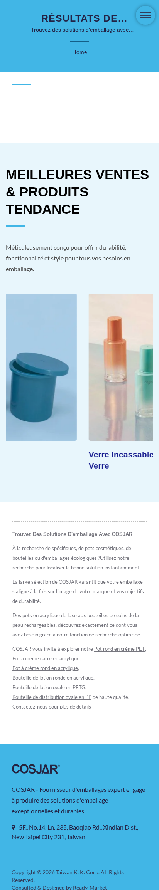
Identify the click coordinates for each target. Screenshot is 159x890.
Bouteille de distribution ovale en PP (51, 697)
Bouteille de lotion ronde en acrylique (52, 678)
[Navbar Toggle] (145, 15)
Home (79, 52)
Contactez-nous (29, 707)
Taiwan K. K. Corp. (78, 872)
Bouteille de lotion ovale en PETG (48, 687)
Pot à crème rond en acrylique (45, 668)
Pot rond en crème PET (119, 649)
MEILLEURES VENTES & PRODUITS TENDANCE (77, 192)
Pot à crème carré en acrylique (46, 658)
